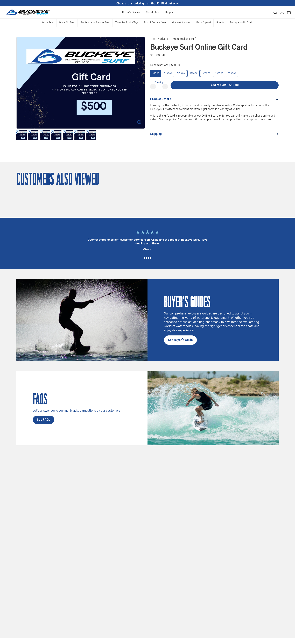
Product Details (160, 99)
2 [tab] (146, 258)
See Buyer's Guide (180, 340)
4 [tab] (150, 258)
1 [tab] (144, 258)
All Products (160, 38)
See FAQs (43, 419)
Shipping (156, 134)
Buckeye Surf (187, 38)
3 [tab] (148, 258)
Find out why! (170, 3)
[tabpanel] (147, 241)
